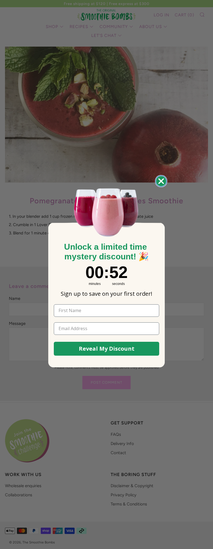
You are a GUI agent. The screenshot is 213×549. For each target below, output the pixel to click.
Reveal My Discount (107, 348)
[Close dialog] (161, 181)
